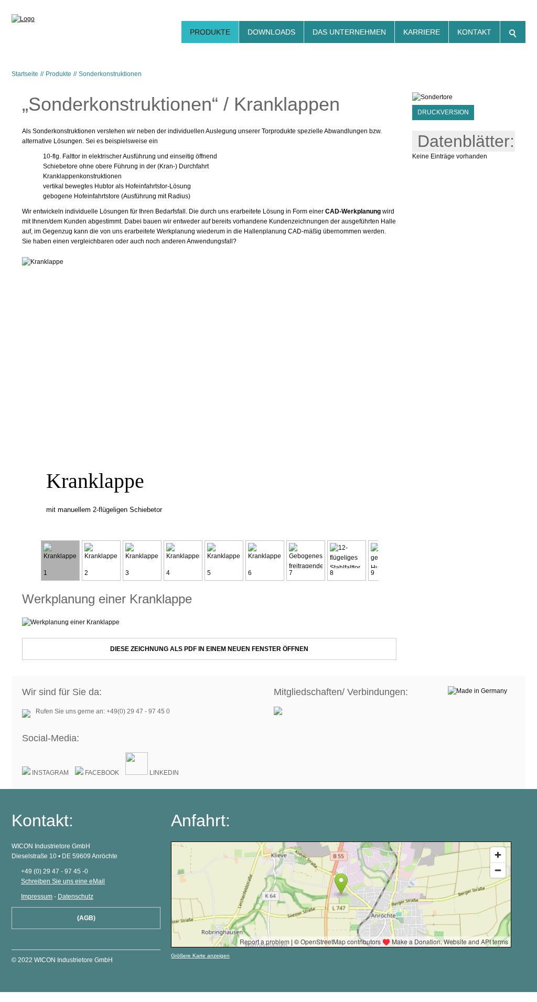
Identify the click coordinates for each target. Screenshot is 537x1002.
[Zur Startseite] (58, 22)
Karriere (421, 32)
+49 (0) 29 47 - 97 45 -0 (54, 871)
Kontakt (474, 32)
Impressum (36, 896)
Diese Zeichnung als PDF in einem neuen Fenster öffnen (209, 649)
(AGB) (86, 918)
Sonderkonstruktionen (110, 74)
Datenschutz (75, 896)
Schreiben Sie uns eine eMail (63, 881)
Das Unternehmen (349, 32)
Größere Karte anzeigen (200, 955)
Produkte (210, 32)
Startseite (25, 74)
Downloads (271, 32)
